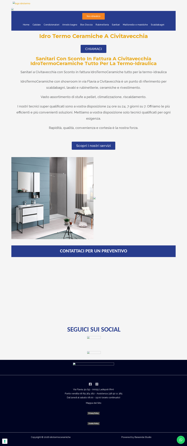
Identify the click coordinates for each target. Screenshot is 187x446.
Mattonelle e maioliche (135, 24)
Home (26, 24)
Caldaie (37, 24)
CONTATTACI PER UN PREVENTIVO (93, 251)
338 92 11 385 (115, 393)
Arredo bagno (69, 24)
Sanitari (116, 24)
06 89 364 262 (87, 393)
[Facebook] (90, 384)
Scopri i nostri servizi (93, 146)
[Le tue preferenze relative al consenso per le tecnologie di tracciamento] (4, 441)
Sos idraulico (93, 16)
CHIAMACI (93, 49)
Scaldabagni (157, 24)
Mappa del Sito (93, 403)
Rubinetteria (102, 24)
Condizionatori (51, 24)
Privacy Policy (93, 413)
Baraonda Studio (142, 437)
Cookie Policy (94, 423)
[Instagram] (96, 384)
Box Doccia (86, 24)
